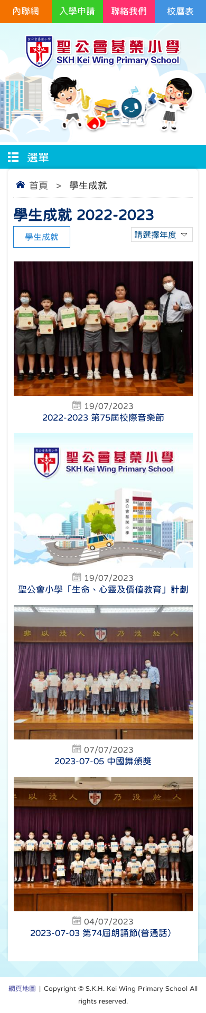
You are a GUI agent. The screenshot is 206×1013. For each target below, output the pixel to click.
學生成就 (42, 236)
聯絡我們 (129, 11)
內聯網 (25, 11)
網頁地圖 (22, 988)
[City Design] (103, 66)
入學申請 (77, 11)
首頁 (38, 185)
